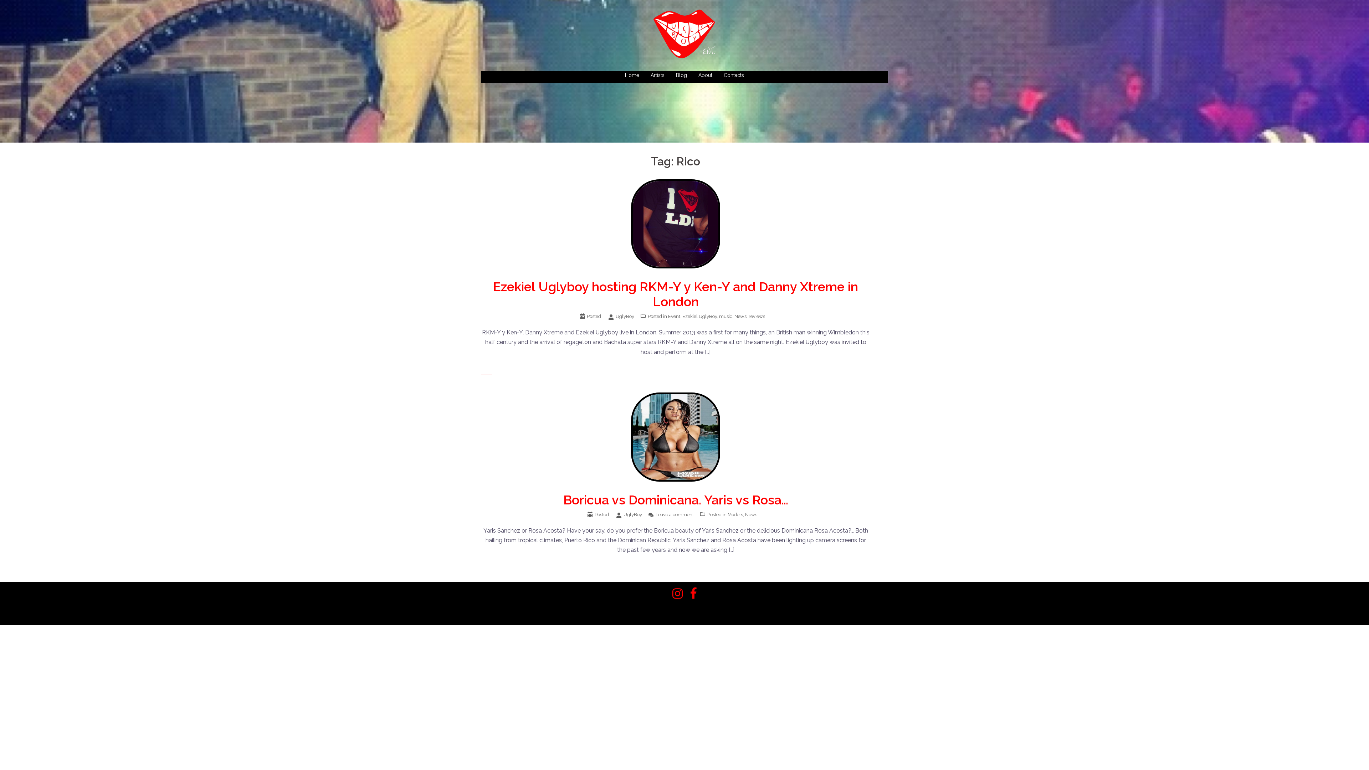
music (725, 316)
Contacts (734, 75)
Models (735, 514)
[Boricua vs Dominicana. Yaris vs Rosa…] (675, 436)
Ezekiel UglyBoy (699, 316)
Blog (681, 75)
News (740, 316)
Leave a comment (675, 514)
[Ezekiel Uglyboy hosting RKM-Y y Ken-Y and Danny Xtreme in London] (675, 223)
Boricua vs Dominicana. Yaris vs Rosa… (675, 499)
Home (632, 75)
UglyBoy (625, 316)
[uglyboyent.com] (684, 36)
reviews (757, 316)
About (705, 75)
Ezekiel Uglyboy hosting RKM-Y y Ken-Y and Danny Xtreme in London (675, 294)
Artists (658, 75)
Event (674, 316)
